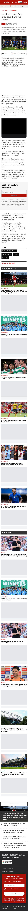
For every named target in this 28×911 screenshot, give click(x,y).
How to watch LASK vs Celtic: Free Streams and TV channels (14, 838)
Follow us (16, 53)
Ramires (14, 251)
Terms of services (19, 199)
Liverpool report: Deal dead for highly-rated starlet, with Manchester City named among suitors (15, 845)
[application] (14, 126)
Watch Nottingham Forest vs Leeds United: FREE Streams (14, 824)
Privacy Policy (19, 899)
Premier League (12, 10)
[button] (2, 2)
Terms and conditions (7, 868)
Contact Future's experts (8, 871)
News (3, 23)
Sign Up (14, 894)
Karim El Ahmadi (6, 254)
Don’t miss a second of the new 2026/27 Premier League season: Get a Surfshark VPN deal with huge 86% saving (15, 816)
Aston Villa (5, 258)
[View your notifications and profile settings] (12, 2)
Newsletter (23, 53)
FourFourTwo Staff (12, 23)
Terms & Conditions (12, 900)
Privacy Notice (21, 201)
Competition (4, 10)
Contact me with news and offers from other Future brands (14, 889)
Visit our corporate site (13, 857)
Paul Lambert (6, 251)
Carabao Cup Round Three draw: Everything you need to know (13, 831)
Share (5, 53)
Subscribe (20, 2)
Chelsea (16, 254)
